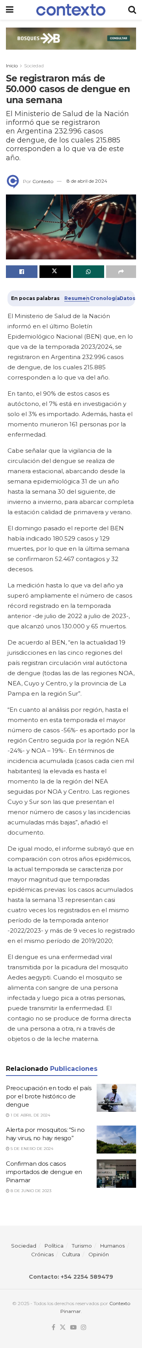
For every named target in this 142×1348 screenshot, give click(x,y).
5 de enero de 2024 (31, 1148)
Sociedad (34, 66)
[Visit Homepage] (70, 10)
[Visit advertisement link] (71, 44)
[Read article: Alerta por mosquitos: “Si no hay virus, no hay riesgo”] (116, 1140)
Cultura (71, 1254)
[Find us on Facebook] (53, 1327)
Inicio (12, 66)
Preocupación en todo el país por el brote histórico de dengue (49, 1096)
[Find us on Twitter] (63, 1327)
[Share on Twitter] (55, 271)
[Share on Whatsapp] (89, 271)
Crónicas (42, 1254)
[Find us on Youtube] (73, 1327)
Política (54, 1245)
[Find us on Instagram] (83, 1327)
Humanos (112, 1245)
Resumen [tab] (73, 298)
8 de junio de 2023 (30, 1190)
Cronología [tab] (101, 298)
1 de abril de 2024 (29, 1115)
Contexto (42, 181)
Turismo (82, 1245)
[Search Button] (132, 10)
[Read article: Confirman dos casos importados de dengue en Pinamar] (116, 1173)
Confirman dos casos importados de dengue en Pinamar (44, 1172)
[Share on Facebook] (21, 271)
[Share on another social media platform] (121, 271)
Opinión (98, 1254)
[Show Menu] (9, 10)
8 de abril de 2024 (87, 181)
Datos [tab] (125, 298)
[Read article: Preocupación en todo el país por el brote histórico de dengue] (116, 1098)
